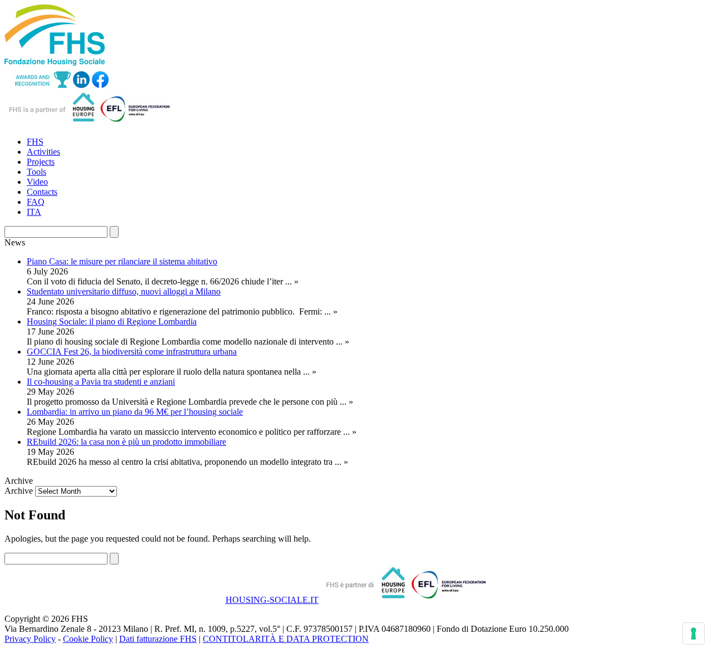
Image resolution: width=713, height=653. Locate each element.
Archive (18, 490)
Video (37, 181)
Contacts (42, 192)
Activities (43, 151)
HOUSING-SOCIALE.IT (272, 600)
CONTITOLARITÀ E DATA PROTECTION (286, 639)
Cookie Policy (88, 639)
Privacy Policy (30, 639)
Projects (41, 161)
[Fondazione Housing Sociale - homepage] (54, 62)
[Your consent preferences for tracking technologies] (693, 633)
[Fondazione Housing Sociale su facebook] (100, 85)
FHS (35, 141)
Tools (36, 171)
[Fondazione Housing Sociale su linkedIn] (81, 85)
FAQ (36, 202)
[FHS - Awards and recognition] (37, 85)
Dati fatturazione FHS (158, 639)
